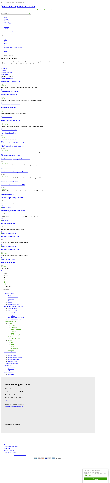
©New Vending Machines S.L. (20, 455)
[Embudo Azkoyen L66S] (5, 220)
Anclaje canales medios (8, 107)
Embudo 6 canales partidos (10, 249)
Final (5, 285)
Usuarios (6, 28)
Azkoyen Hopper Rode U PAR (10, 120)
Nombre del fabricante (6, 72)
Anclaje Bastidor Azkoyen (9, 94)
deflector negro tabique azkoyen (12, 198)
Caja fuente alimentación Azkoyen (12, 146)
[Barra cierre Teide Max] (9, 130)
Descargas (6, 27)
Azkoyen (6, 51)
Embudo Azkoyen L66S (8, 223)
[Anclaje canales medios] (10, 104)
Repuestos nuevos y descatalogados (13, 47)
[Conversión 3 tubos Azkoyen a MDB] (9, 182)
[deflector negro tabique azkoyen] (7, 195)
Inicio (5, 17)
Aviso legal (7, 448)
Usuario (4, 467)
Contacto (6, 25)
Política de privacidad (9, 450)
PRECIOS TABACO (8, 31)
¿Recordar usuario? (9, 482)
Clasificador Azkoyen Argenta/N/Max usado (15, 159)
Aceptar (95, 479)
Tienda (6, 19)
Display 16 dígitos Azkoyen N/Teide (13, 211)
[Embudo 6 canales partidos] (9, 246)
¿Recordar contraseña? (10, 480)
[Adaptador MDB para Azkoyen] (7, 78)
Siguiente (6, 283)
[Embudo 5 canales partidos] (9, 233)
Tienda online (7, 445)
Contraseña (5, 471)
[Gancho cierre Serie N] (8, 259)
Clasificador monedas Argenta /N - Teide (14, 172)
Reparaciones (7, 21)
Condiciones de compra (10, 452)
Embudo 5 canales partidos (10, 236)
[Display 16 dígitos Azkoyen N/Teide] (6, 207)
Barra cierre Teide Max (8, 133)
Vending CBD (7, 24)
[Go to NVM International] (4, 30)
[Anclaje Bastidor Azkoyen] (10, 91)
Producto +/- (4, 69)
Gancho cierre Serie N (8, 262)
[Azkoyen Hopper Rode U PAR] (6, 117)
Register (9, 461)
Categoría (3, 70)
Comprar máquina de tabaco (11, 447)
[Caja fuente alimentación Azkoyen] (12, 143)
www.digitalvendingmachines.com (14, 406)
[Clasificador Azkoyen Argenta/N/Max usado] (11, 156)
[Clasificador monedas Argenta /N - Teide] (8, 169)
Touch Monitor (8, 22)
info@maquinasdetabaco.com (12, 401)
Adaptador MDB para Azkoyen (11, 81)
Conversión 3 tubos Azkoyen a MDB (13, 185)
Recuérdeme (7, 474)
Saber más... (88, 475)
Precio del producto (5, 74)
